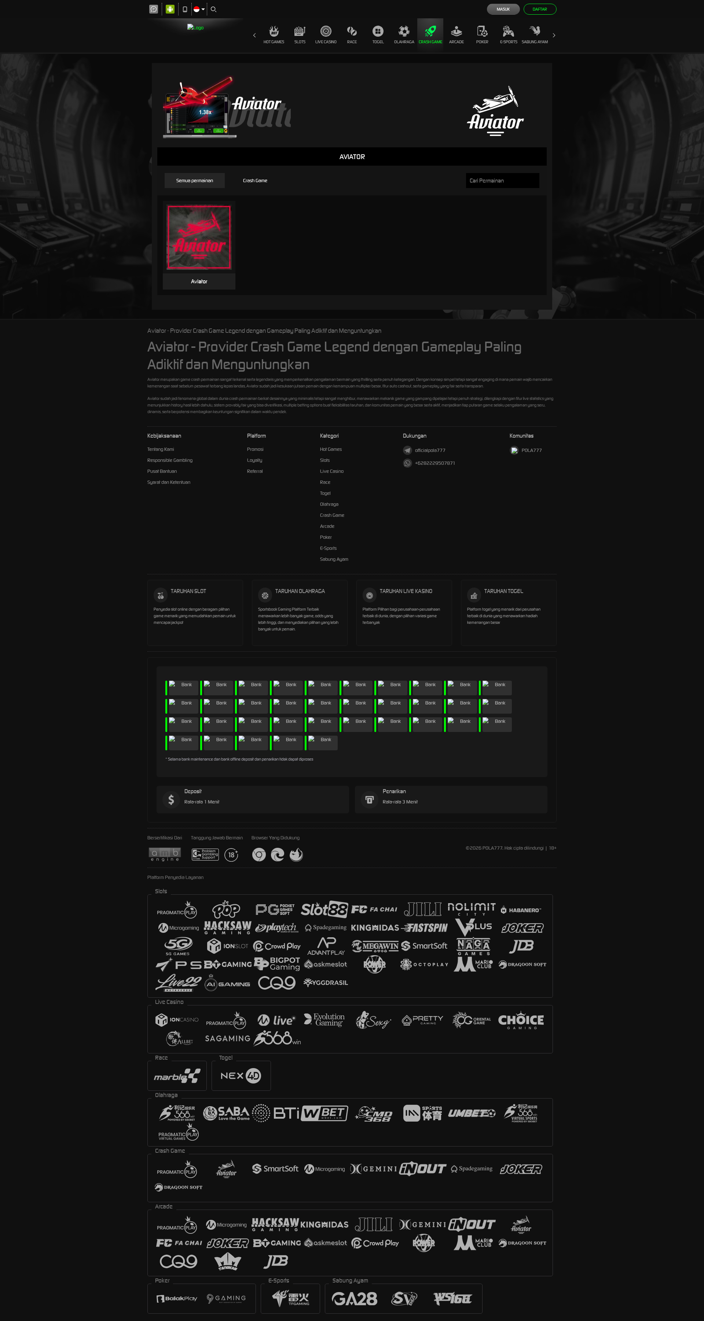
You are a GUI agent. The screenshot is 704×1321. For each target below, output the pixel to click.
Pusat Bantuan (162, 471)
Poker (482, 41)
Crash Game (430, 41)
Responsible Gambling (169, 460)
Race (352, 41)
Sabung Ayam (535, 41)
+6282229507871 (435, 463)
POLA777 (532, 450)
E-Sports (508, 41)
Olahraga (404, 41)
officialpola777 (430, 450)
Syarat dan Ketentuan (168, 482)
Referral (255, 471)
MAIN (203, 237)
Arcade (456, 41)
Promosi (255, 449)
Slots (299, 41)
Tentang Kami (160, 449)
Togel (378, 41)
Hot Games (274, 41)
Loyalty (254, 460)
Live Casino (326, 41)
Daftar (540, 9)
